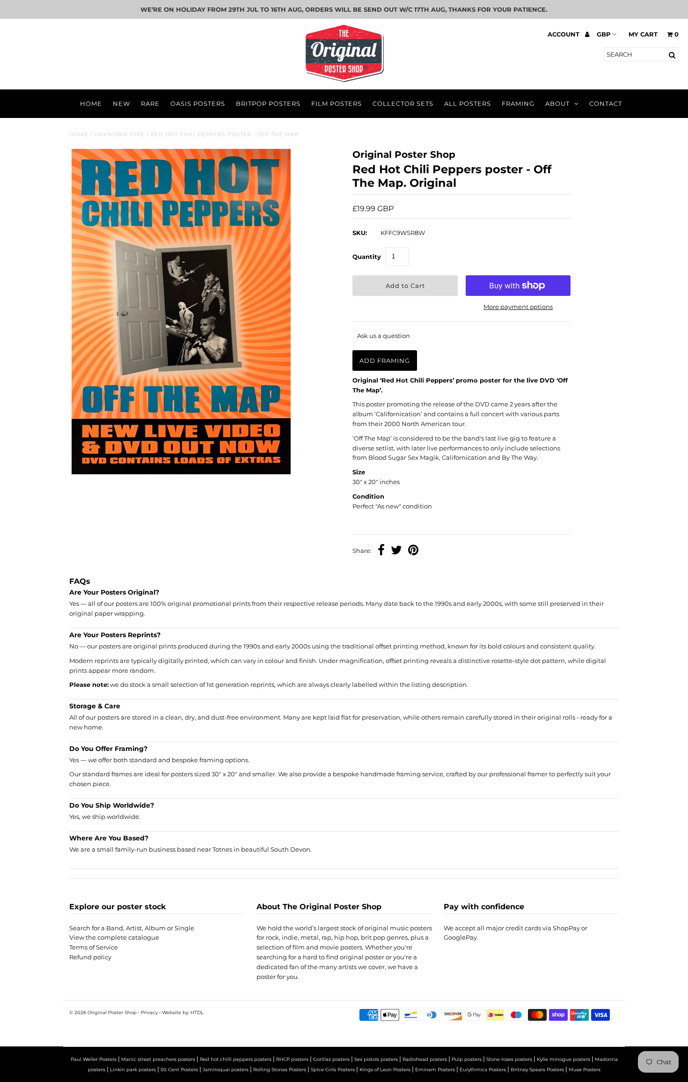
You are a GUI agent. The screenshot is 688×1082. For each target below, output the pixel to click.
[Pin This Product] (413, 551)
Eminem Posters (435, 1070)
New (121, 103)
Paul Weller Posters (94, 1059)
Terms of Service (93, 947)
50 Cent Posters (179, 1070)
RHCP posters (292, 1059)
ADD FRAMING (384, 360)
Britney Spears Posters (537, 1070)
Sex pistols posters (376, 1059)
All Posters (467, 103)
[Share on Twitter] (396, 551)
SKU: (359, 232)
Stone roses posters (509, 1059)
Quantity (366, 256)
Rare (150, 103)
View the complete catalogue (114, 937)
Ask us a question (383, 335)
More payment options (518, 306)
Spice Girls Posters (333, 1070)
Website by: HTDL (183, 1012)
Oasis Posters (197, 103)
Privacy (149, 1012)
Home (91, 103)
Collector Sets (403, 103)
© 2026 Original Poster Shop (103, 1012)
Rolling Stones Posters (279, 1070)
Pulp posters (467, 1059)
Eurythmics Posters (483, 1070)
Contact (605, 103)
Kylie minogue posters (563, 1059)
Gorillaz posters (331, 1059)
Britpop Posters (268, 103)
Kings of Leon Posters (384, 1070)
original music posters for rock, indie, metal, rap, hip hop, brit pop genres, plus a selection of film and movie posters (344, 937)
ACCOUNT (564, 34)
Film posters (336, 103)
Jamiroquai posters (226, 1070)
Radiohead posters (425, 1059)
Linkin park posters (133, 1070)
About (557, 103)
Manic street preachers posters (158, 1059)
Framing (518, 103)
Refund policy (90, 957)
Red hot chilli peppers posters (235, 1059)
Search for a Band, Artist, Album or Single (131, 928)
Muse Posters (584, 1070)
